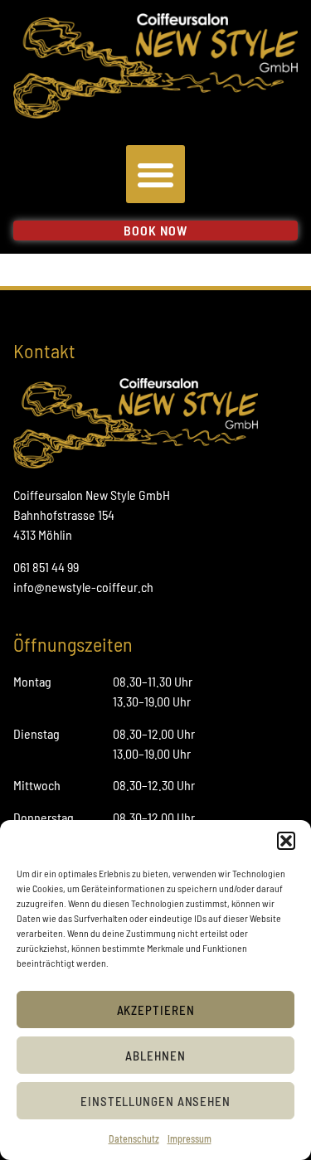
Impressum (189, 1138)
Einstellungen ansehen (155, 1101)
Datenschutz (134, 1138)
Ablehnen (155, 1055)
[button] (286, 840)
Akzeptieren (156, 1009)
